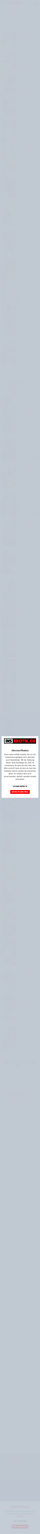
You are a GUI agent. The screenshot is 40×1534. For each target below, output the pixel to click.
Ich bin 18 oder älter (20, 792)
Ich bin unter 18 (20, 786)
